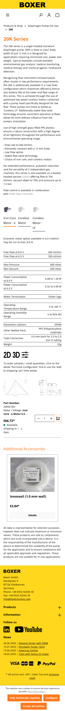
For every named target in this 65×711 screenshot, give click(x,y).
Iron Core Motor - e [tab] (9, 220)
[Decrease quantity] (38, 418)
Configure (51, 697)
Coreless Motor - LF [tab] (38, 223)
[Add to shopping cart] (58, 418)
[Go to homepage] (32, 4)
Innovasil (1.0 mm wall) (28, 496)
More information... (37, 691)
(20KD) (26, 176)
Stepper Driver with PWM (33, 643)
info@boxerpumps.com (17, 599)
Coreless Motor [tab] (23, 220)
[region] (32, 488)
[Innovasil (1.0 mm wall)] (32, 474)
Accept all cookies (33, 706)
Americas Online (28, 650)
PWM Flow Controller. (21, 194)
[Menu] (7, 15)
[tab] (9, 209)
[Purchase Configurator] (24, 355)
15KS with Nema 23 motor (34, 654)
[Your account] (49, 15)
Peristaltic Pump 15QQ (32, 646)
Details (32, 515)
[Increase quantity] (51, 418)
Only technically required (25, 697)
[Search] (41, 15)
